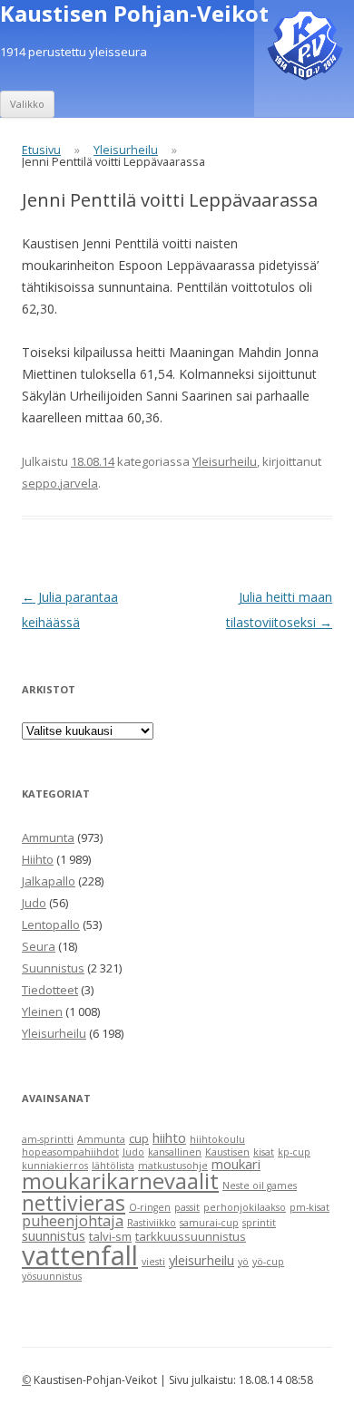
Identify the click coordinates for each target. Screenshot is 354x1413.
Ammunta (48, 837)
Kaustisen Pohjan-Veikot (134, 14)
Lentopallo (51, 924)
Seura (38, 946)
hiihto (169, 1137)
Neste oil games (259, 1185)
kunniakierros (55, 1165)
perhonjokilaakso (244, 1207)
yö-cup (268, 1261)
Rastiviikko (151, 1222)
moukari (236, 1164)
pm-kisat (309, 1207)
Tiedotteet (50, 990)
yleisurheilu (201, 1260)
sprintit (259, 1222)
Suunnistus (53, 968)
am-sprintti (48, 1139)
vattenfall (80, 1255)
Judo (34, 903)
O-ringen (150, 1207)
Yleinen (42, 1011)
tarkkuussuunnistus (190, 1236)
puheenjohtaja (72, 1221)
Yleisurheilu (125, 150)
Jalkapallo (48, 881)
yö (243, 1261)
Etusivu (41, 150)
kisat (263, 1152)
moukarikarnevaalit (120, 1180)
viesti (153, 1261)
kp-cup (294, 1152)
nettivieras (73, 1202)
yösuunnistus (52, 1276)
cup (139, 1138)
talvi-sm (110, 1236)
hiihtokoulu (217, 1139)
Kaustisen (227, 1152)
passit (187, 1207)
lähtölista (113, 1165)
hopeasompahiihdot (70, 1152)
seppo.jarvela (60, 483)
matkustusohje (173, 1165)
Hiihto (38, 859)
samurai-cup (209, 1222)
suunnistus (53, 1235)
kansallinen (175, 1152)
